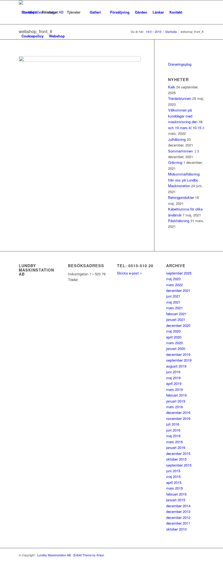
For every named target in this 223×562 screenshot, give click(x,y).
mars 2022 (174, 284)
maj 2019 (173, 377)
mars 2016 (174, 441)
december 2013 (178, 511)
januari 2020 (175, 348)
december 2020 (178, 325)
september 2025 (178, 273)
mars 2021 (174, 307)
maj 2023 (173, 278)
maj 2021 (173, 302)
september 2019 (178, 360)
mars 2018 (174, 406)
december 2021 (178, 290)
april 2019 (173, 383)
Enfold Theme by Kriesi (88, 555)
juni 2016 (173, 430)
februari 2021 (176, 313)
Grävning (175, 162)
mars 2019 (174, 389)
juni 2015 (173, 470)
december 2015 (178, 453)
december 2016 (178, 412)
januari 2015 (175, 499)
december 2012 (178, 517)
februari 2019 (176, 395)
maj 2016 (173, 435)
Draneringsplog (179, 64)
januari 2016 (175, 447)
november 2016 (178, 418)
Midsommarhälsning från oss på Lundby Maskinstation (184, 179)
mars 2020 (174, 342)
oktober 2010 (176, 529)
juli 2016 (172, 424)
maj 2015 (173, 476)
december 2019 (178, 354)
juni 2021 (173, 296)
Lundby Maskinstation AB (54, 555)
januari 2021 (175, 319)
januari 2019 (175, 401)
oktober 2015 (176, 459)
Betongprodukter (181, 197)
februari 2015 (176, 494)
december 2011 (178, 523)
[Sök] (71, 36)
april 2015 (173, 482)
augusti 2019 (176, 366)
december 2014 (178, 505)
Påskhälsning (178, 220)
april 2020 (173, 337)
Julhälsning (177, 139)
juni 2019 (173, 371)
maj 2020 (173, 331)
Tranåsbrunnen (179, 98)
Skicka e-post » (129, 273)
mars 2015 (174, 488)
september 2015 (178, 465)
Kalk (171, 87)
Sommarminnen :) (182, 151)
